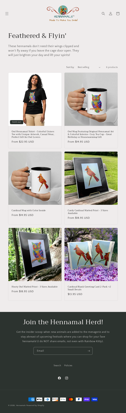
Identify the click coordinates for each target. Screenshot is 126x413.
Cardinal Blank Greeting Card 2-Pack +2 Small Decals (89, 288)
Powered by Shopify (35, 405)
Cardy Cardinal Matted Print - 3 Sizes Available (88, 212)
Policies (68, 365)
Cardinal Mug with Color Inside (29, 210)
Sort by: (70, 67)
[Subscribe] (88, 351)
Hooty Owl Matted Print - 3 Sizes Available (35, 287)
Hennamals (21, 405)
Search (57, 365)
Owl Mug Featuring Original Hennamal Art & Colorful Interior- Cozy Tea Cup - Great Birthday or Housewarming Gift (91, 134)
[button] (6, 13)
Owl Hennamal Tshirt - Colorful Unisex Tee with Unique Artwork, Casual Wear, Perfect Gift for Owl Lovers (33, 134)
